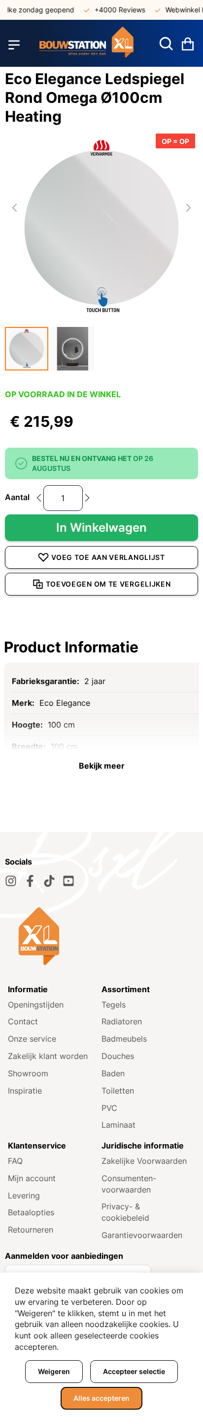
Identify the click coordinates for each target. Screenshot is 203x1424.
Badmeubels (124, 1039)
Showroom (28, 1073)
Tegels (114, 1005)
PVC (109, 1108)
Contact (23, 1021)
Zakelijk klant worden (48, 1056)
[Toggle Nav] (14, 45)
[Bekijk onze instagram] (11, 881)
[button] (26, 348)
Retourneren (30, 1230)
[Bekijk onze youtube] (68, 881)
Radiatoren (122, 1021)
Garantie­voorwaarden (142, 1235)
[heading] (101, 647)
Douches (118, 1056)
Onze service (32, 1039)
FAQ (15, 1161)
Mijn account (32, 1178)
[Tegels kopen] (86, 45)
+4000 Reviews (115, 9)
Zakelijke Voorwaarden (144, 1161)
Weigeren (54, 1371)
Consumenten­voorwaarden (129, 1183)
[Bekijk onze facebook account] (30, 881)
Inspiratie (25, 1091)
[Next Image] (188, 208)
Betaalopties (31, 1212)
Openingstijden (36, 1005)
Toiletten (118, 1091)
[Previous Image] (15, 208)
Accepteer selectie (134, 1371)
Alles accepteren (101, 1398)
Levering (24, 1195)
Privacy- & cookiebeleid (125, 1212)
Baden (113, 1073)
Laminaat (118, 1125)
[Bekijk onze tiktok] (49, 881)
